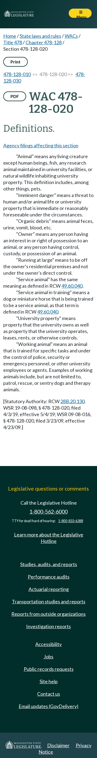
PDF (15, 96)
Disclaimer (58, 745)
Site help (49, 681)
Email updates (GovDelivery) (48, 706)
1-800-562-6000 (48, 511)
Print (15, 61)
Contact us (48, 694)
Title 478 (12, 42)
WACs (71, 36)
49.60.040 (71, 286)
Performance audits (49, 577)
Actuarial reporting (49, 589)
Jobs (48, 657)
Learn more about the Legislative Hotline (48, 538)
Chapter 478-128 (44, 42)
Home (9, 36)
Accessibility (48, 644)
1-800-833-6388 (70, 521)
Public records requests (49, 669)
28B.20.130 (72, 401)
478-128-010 (17, 74)
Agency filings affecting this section (40, 145)
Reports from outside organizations (48, 614)
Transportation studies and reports (48, 601)
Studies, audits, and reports (48, 564)
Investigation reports (48, 626)
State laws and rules (40, 36)
